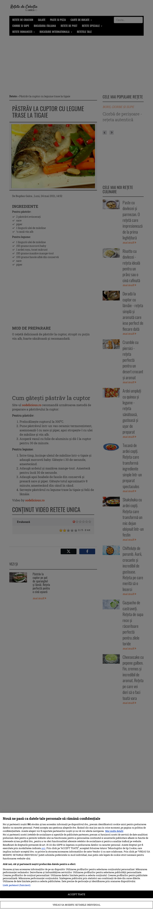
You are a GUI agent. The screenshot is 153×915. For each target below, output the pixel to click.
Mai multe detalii (114, 830)
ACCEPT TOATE (76, 894)
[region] (76, 864)
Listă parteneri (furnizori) (16, 885)
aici (43, 848)
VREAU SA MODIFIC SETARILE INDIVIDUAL (76, 904)
